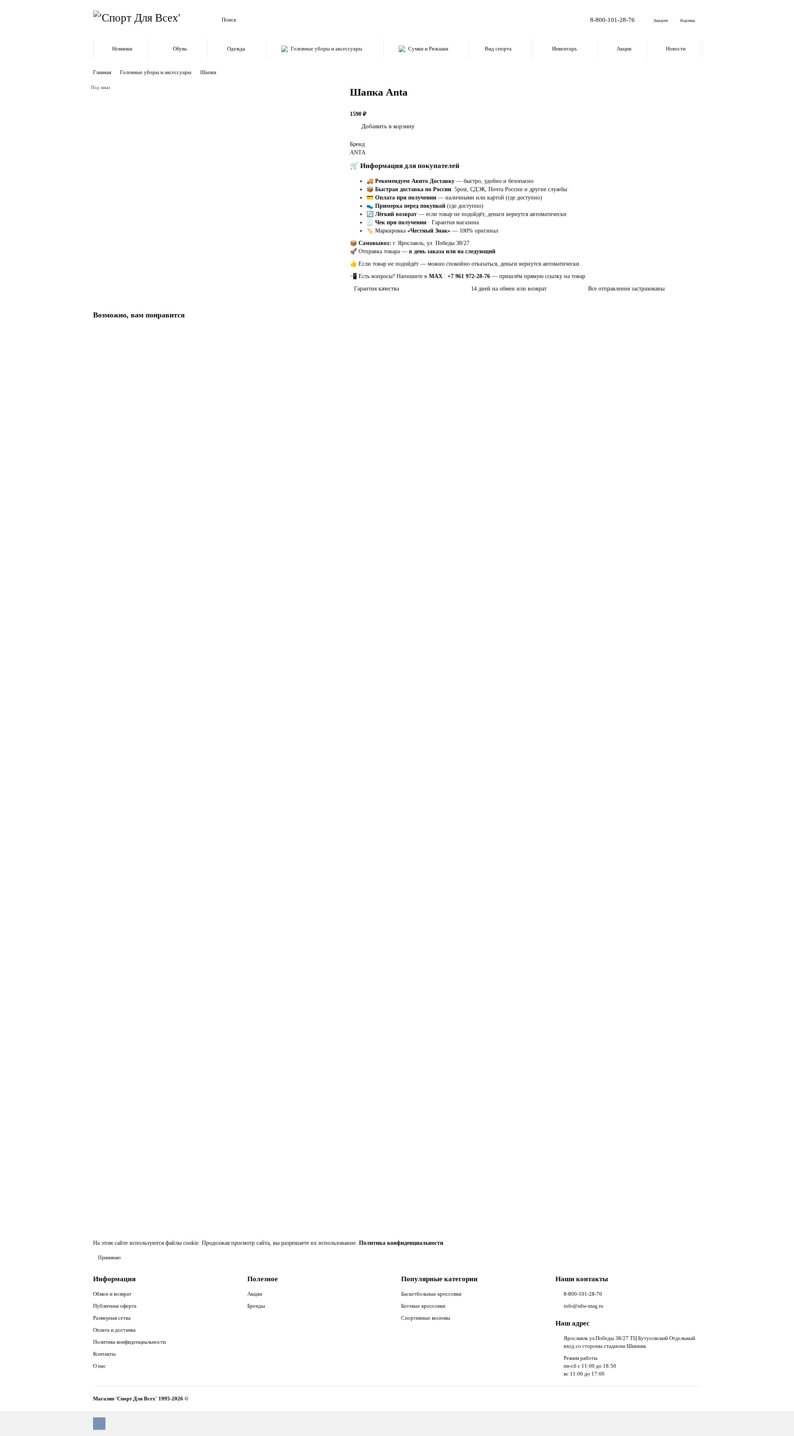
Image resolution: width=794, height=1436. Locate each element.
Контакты (104, 1354)
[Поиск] (549, 19)
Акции (624, 49)
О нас (99, 1366)
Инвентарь (564, 49)
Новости (676, 49)
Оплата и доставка (114, 1330)
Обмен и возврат (112, 1294)
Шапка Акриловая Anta (125, 1009)
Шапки (208, 72)
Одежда (236, 49)
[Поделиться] (428, 124)
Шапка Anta (110, 1188)
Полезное (262, 1279)
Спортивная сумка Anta (125, 471)
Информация (114, 1279)
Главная (102, 72)
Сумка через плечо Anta (125, 830)
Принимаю (109, 1258)
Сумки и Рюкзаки (428, 49)
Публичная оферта (114, 1306)
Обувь (180, 49)
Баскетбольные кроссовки (431, 1294)
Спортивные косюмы (425, 1318)
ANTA (358, 152)
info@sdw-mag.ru (583, 1306)
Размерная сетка (112, 1318)
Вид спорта (498, 49)
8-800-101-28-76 (612, 19)
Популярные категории (439, 1279)
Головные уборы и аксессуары (326, 49)
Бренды (256, 1306)
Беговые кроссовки (423, 1306)
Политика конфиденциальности (129, 1342)
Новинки (122, 49)
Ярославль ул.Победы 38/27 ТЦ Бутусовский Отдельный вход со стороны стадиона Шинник (629, 1342)
